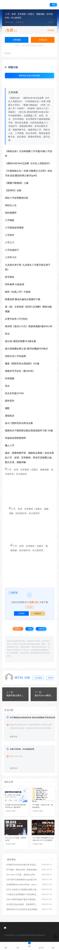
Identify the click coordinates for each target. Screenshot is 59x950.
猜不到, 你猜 (9, 22)
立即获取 (21, 613)
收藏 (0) (18, 629)
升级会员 (42, 39)
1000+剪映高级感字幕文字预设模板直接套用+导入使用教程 (22, 899)
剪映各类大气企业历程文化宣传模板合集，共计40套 (22, 909)
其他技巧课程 (11, 811)
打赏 (29, 629)
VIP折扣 (50, 30)
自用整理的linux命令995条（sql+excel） (22, 884)
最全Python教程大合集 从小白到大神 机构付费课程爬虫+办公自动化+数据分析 (44, 695)
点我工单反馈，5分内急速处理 (22, 749)
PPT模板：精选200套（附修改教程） (42, 806)
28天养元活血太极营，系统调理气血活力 (22, 904)
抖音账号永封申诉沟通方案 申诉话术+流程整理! (15, 806)
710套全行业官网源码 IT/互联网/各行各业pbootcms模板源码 (22, 894)
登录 (53, 5)
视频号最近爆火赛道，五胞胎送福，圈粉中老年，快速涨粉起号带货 (15, 695)
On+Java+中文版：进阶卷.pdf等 (15, 839)
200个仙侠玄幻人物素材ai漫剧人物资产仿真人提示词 (22, 889)
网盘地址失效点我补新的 (29, 75)
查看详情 (13, 736)
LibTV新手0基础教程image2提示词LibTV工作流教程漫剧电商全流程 (43, 839)
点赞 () (41, 629)
